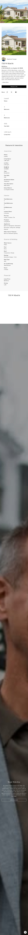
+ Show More (5, 82)
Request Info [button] (14, 86)
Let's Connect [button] (14, 800)
